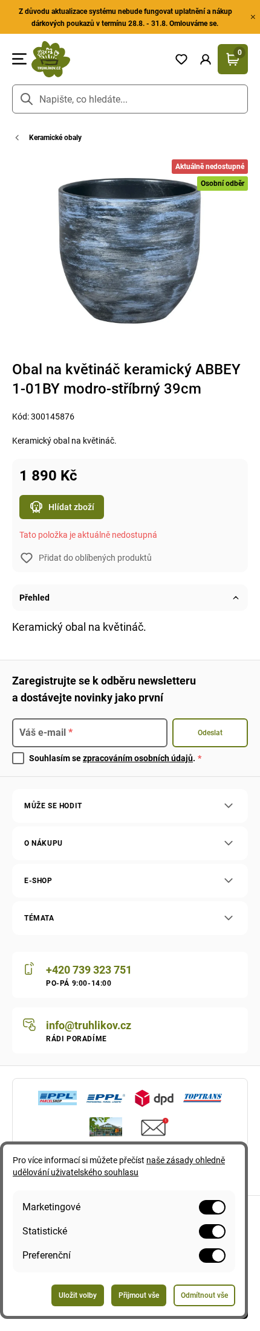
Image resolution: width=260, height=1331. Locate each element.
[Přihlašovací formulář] (205, 59)
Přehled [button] (34, 597)
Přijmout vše (139, 1295)
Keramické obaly (55, 137)
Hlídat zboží (71, 507)
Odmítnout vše (204, 1295)
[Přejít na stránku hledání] (27, 99)
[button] (205, 59)
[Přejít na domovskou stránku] (98, 59)
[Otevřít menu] (19, 59)
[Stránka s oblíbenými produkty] (181, 59)
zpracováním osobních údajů (138, 758)
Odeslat (210, 733)
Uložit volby (78, 1295)
